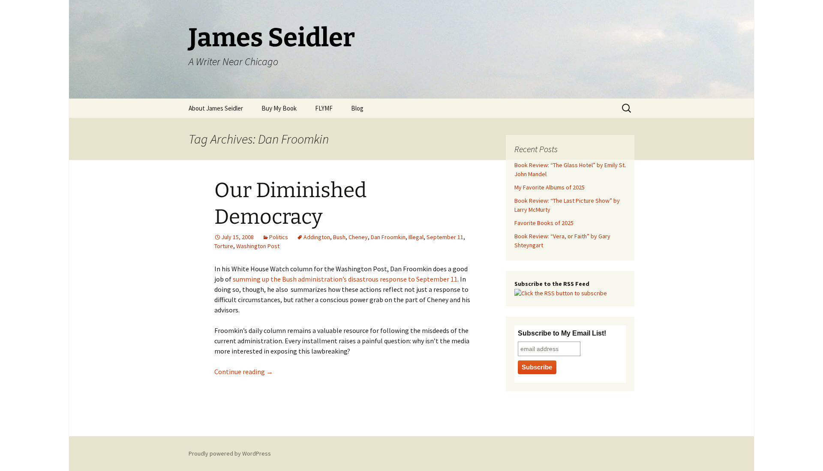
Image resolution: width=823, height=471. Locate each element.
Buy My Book (279, 108)
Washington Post (257, 246)
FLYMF (324, 108)
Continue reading (243, 371)
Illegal (416, 237)
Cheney (358, 237)
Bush (339, 237)
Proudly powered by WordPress (230, 453)
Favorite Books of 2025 (544, 223)
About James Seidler (216, 108)
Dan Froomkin (388, 237)
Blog (357, 108)
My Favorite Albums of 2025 (549, 187)
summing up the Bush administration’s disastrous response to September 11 (345, 279)
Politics (278, 237)
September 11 (445, 237)
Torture (223, 246)
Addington (316, 237)
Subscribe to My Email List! (562, 333)
